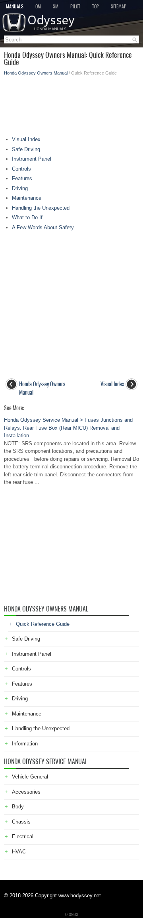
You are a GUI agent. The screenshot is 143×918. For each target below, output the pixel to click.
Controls (21, 169)
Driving (20, 188)
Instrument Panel (31, 159)
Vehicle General (30, 777)
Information (25, 744)
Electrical (22, 836)
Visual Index (26, 139)
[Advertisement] (71, 104)
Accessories (26, 792)
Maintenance (26, 198)
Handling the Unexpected (41, 208)
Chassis (21, 822)
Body (18, 807)
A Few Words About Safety (43, 227)
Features (22, 178)
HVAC (19, 852)
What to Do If (27, 217)
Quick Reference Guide (43, 624)
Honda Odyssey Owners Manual (36, 73)
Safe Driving (26, 149)
